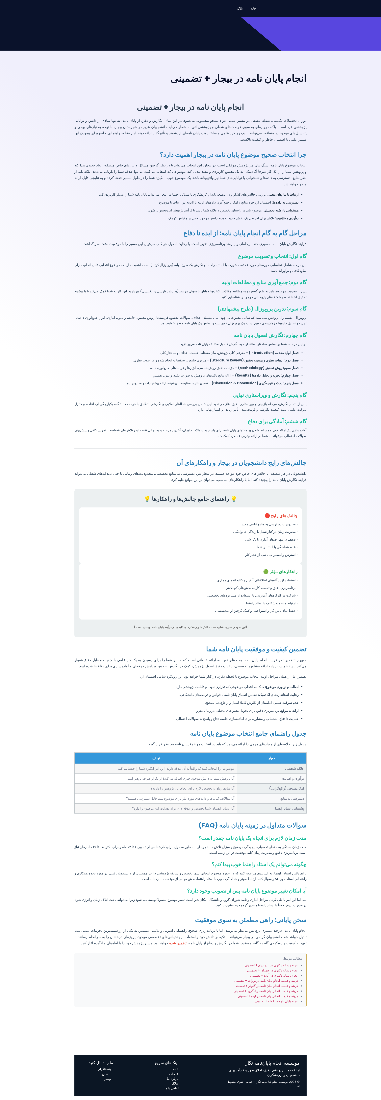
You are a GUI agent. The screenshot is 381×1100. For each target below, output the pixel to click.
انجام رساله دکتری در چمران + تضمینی (272, 970)
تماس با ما (172, 1088)
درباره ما (173, 1079)
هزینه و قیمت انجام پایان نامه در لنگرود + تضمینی (266, 991)
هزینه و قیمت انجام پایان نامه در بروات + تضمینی (266, 980)
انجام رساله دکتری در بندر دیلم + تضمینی (271, 965)
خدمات (174, 1074)
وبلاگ (175, 1083)
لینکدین (107, 1074)
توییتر (108, 1079)
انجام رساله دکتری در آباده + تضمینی (274, 975)
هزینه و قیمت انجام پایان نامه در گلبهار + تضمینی (266, 986)
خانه (253, 8)
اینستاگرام (105, 1069)
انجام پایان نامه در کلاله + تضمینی (276, 1001)
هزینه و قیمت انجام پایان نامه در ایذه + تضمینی (268, 996)
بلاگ (240, 8)
